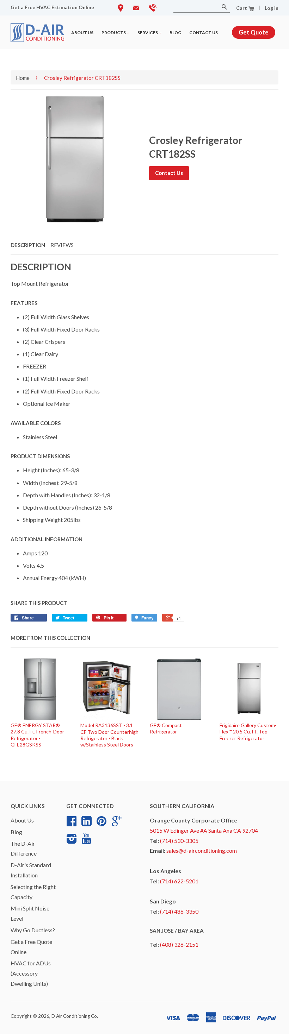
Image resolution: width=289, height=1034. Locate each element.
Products (114, 32)
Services (148, 32)
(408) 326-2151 (179, 944)
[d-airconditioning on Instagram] (71, 841)
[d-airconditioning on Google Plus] (116, 823)
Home (23, 78)
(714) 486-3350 (179, 911)
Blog (175, 32)
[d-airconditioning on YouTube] (86, 841)
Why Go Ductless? (33, 930)
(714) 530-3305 (179, 840)
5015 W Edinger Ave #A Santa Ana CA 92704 (204, 830)
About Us (82, 32)
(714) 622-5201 (179, 881)
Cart (242, 8)
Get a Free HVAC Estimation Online (52, 7)
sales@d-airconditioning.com (201, 850)
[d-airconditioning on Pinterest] (101, 823)
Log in (271, 8)
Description (28, 245)
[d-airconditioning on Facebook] (71, 823)
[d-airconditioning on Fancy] (86, 823)
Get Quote (254, 32)
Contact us (203, 32)
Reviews (62, 245)
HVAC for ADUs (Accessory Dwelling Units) (31, 973)
